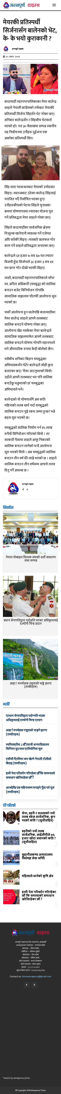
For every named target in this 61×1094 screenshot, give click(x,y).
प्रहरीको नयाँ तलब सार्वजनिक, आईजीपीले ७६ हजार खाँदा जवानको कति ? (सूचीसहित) (39, 836)
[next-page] (57, 532)
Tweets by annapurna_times (16, 1078)
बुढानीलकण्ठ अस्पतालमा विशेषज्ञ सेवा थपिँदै (37, 856)
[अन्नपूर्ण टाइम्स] (6, 49)
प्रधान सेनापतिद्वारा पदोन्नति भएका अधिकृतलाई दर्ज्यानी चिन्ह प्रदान (31, 622)
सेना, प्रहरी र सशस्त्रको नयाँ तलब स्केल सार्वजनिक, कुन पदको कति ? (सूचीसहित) (38, 817)
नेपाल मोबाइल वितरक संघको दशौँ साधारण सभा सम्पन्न (31, 559)
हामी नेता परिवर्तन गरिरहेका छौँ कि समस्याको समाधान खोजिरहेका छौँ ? (30, 775)
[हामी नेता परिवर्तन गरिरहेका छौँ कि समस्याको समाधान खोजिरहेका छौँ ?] (11, 896)
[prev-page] (4, 532)
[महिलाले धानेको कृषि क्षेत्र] (11, 877)
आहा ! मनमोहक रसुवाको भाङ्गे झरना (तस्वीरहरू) (31, 685)
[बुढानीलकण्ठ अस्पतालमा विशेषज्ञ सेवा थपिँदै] (11, 857)
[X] (27, 489)
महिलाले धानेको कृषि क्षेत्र (37, 876)
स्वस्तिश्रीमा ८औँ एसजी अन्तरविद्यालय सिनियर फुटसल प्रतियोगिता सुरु (27, 746)
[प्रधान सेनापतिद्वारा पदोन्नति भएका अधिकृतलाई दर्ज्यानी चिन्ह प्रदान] (30, 596)
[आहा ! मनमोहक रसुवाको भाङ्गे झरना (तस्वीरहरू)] (30, 660)
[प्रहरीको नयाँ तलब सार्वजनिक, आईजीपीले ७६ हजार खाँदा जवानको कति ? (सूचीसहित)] (11, 837)
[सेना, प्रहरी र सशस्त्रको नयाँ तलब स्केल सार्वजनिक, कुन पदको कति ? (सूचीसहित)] (11, 818)
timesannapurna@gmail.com (36, 976)
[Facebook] (23, 489)
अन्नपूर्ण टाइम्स (17, 49)
